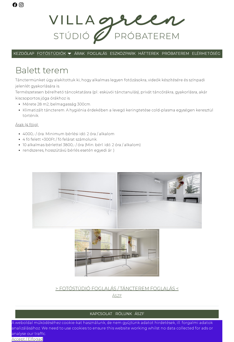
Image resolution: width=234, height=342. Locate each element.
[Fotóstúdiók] (68, 53)
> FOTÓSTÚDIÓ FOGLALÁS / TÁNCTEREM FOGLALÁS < (117, 288)
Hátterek (148, 53)
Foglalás (97, 53)
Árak (79, 53)
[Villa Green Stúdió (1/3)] (74, 200)
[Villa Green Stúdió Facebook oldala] (14, 4)
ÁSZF (117, 296)
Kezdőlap (23, 53)
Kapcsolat (101, 314)
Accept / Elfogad (27, 339)
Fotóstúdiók (51, 53)
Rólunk (123, 314)
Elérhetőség (206, 53)
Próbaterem (175, 53)
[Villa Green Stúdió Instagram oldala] (21, 4)
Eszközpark (123, 53)
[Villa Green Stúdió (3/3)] (117, 252)
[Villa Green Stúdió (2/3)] (159, 200)
